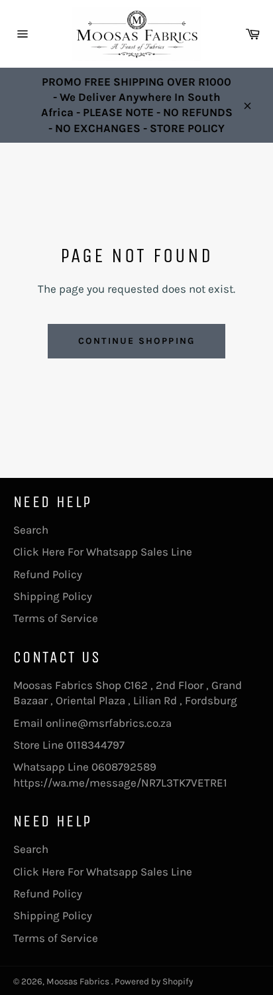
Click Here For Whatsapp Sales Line (102, 551)
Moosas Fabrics (78, 981)
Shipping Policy (52, 596)
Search (30, 529)
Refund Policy (47, 574)
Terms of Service (55, 618)
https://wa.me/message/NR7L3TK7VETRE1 (120, 782)
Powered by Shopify (154, 981)
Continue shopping (136, 340)
